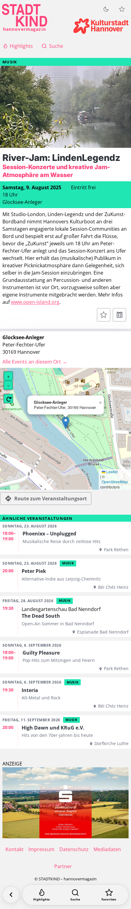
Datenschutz (74, 849)
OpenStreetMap (115, 481)
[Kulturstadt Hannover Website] (101, 26)
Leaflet (111, 471)
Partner (63, 866)
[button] (65, 422)
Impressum (41, 849)
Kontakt (14, 849)
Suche (56, 46)
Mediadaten (107, 849)
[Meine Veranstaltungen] (122, 9)
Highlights (21, 46)
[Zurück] (10, 894)
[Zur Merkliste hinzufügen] (103, 314)
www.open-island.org (35, 302)
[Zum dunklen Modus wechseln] (106, 9)
